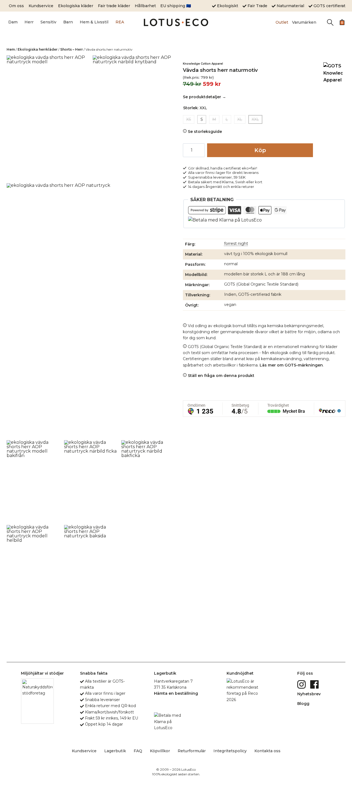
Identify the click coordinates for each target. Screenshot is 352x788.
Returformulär (192, 750)
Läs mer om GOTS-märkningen (291, 365)
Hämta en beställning (176, 693)
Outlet (282, 22)
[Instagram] (302, 684)
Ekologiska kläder (75, 5)
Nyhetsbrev (309, 693)
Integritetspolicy (230, 750)
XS (188, 119)
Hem (11, 49)
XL (239, 119)
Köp (260, 150)
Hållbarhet (145, 5)
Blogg (303, 703)
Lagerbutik (115, 750)
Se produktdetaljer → (204, 96)
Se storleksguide (204, 131)
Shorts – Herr (71, 49)
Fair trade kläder (114, 5)
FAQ (138, 750)
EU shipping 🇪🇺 (175, 5)
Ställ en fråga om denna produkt (220, 375)
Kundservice (41, 5)
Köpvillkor (160, 750)
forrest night (236, 243)
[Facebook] (315, 684)
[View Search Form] (330, 22)
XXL (255, 119)
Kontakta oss (267, 750)
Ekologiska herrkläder (37, 49)
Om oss (16, 5)
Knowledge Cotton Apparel (203, 63)
